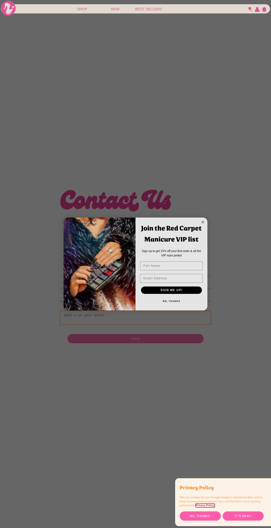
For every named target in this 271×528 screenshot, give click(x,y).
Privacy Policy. (205, 505)
